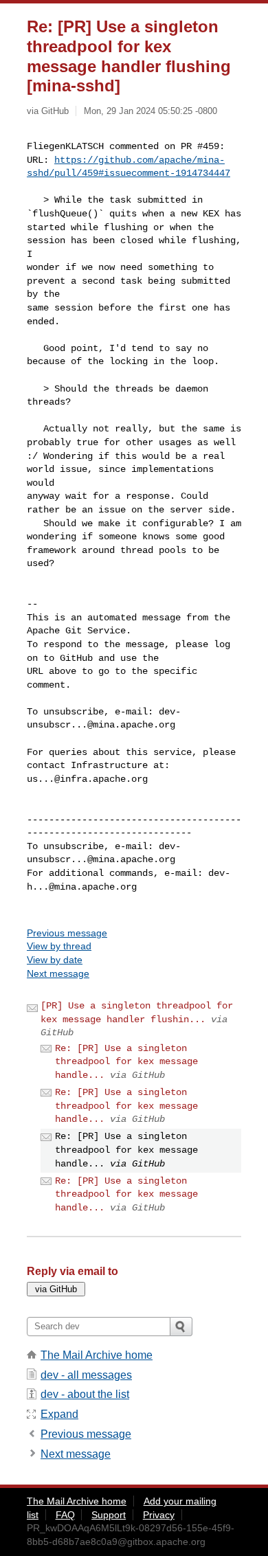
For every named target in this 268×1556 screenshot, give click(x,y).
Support (108, 1514)
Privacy (159, 1514)
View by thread (59, 945)
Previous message (67, 932)
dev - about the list (85, 1394)
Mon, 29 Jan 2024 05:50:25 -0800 (150, 111)
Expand (59, 1414)
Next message (58, 973)
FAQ (65, 1514)
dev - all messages (86, 1375)
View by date (54, 959)
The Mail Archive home (97, 1355)
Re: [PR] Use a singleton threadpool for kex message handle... (126, 1062)
